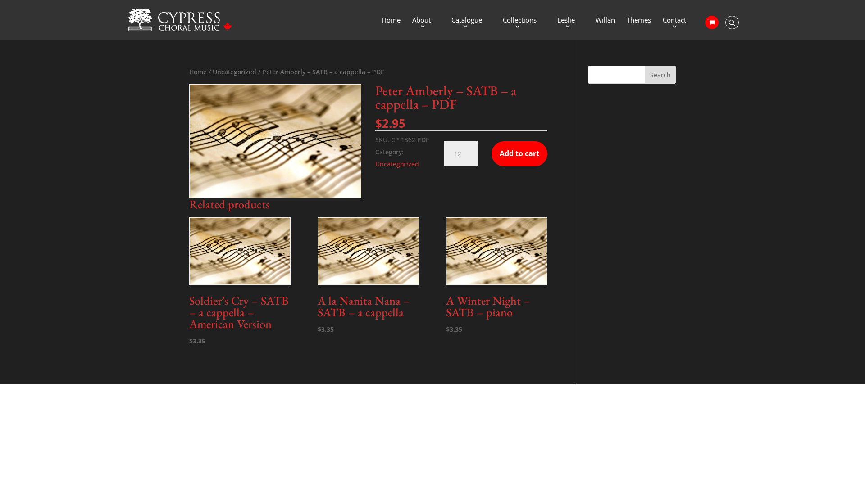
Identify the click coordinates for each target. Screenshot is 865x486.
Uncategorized (234, 72)
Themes (639, 20)
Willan (605, 20)
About (421, 20)
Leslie (566, 20)
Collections (520, 20)
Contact (674, 20)
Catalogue (466, 20)
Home (391, 20)
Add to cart (519, 153)
